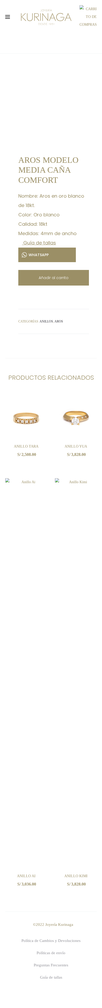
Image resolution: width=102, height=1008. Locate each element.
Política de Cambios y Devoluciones (51, 941)
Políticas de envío (51, 953)
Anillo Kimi (76, 876)
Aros (58, 321)
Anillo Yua (76, 446)
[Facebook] (43, 993)
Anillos (46, 321)
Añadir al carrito (54, 277)
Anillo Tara (26, 446)
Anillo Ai (26, 876)
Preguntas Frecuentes (51, 965)
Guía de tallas (39, 243)
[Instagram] (59, 993)
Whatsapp (26, 465)
